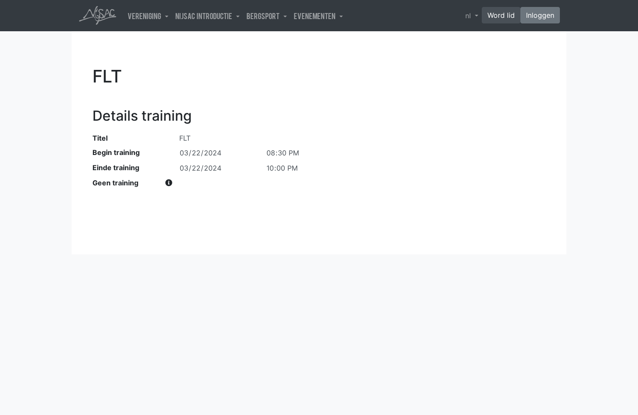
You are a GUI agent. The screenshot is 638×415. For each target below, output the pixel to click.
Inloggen (540, 15)
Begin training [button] (116, 152)
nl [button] (469, 15)
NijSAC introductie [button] (204, 15)
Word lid (501, 15)
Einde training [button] (115, 167)
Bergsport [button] (264, 15)
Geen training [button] (115, 182)
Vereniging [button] (145, 15)
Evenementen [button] (316, 15)
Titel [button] (100, 138)
